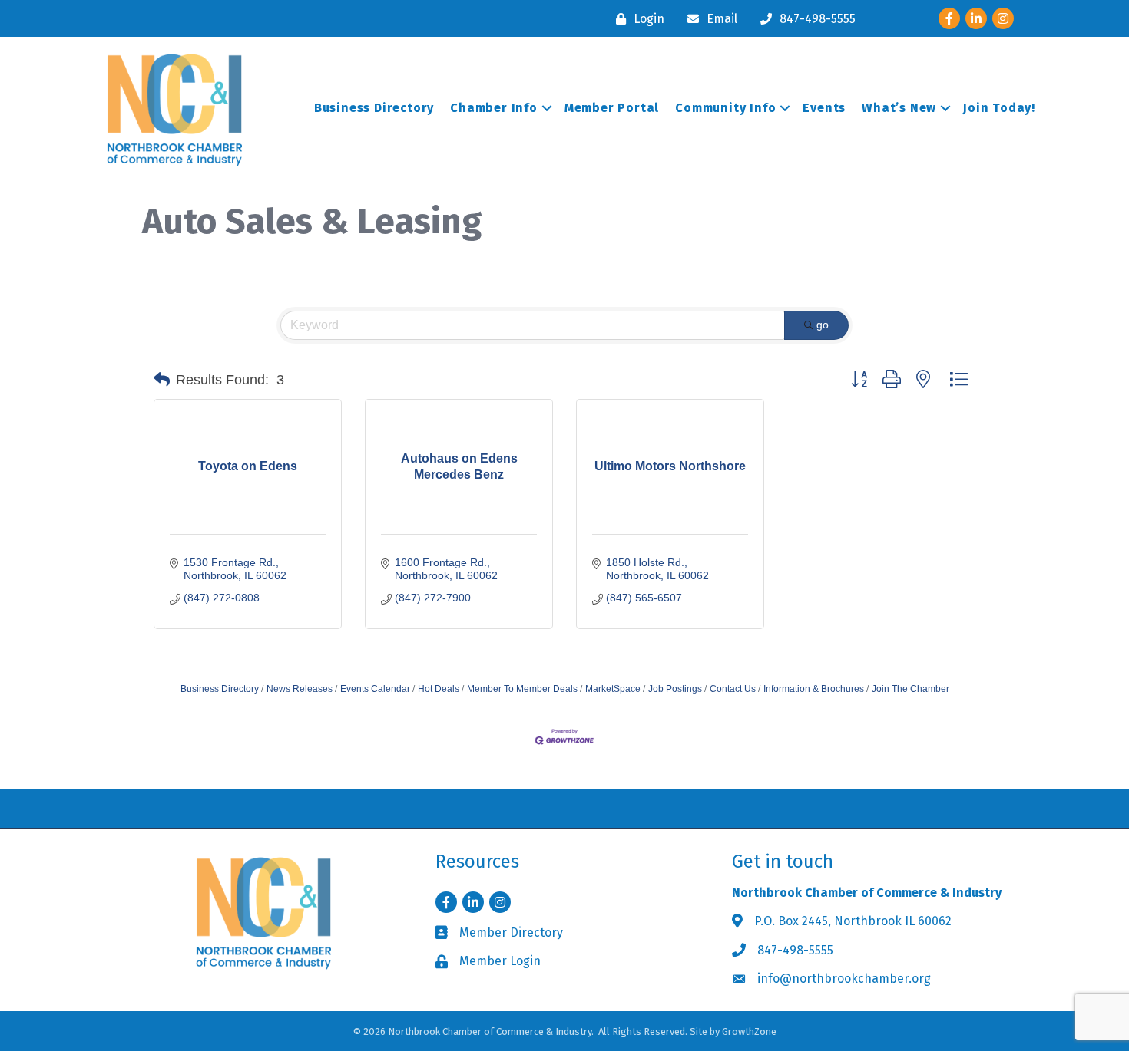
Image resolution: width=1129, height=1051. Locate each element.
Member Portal (611, 107)
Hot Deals (438, 689)
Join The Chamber (910, 689)
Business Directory (374, 107)
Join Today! (999, 107)
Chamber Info (494, 107)
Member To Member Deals (522, 689)
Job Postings (675, 689)
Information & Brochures (813, 689)
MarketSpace (613, 689)
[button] (162, 379)
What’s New (899, 107)
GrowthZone (749, 1031)
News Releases (300, 689)
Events (824, 107)
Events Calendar (375, 689)
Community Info (725, 107)
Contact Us (733, 689)
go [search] (822, 324)
